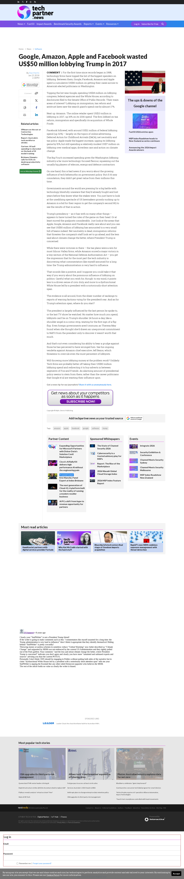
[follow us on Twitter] (23, 2)
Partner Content (58, 438)
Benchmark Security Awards (67, 24)
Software (38, 49)
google (85, 428)
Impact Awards (44, 24)
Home (21, 49)
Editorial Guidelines (109, 808)
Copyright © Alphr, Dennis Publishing (60, 410)
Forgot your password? (42, 863)
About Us (98, 808)
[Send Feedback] (25, 107)
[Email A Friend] (25, 100)
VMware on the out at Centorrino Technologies (31, 131)
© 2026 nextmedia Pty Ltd (38, 808)
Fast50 (30, 24)
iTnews (64, 817)
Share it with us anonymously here (95, 384)
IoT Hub (54, 817)
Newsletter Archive (148, 808)
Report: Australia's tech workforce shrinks (29, 140)
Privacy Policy (61, 822)
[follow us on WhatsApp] (31, 2)
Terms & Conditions (74, 822)
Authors (121, 808)
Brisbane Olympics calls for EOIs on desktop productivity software (30, 161)
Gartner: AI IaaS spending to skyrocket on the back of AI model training (31, 150)
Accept (176, 873)
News (20, 24)
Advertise (136, 808)
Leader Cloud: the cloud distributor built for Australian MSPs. (78, 723)
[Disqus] (67, 592)
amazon (57, 428)
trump (105, 428)
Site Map (159, 808)
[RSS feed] (35, 2)
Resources (111, 24)
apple (66, 428)
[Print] (25, 114)
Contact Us (90, 808)
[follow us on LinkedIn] (18, 2)
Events (99, 24)
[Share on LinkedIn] (36, 114)
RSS (164, 808)
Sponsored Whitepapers (105, 438)
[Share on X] (36, 100)
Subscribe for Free (150, 24)
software (95, 428)
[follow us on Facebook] (26, 2)
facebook (75, 428)
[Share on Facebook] (36, 107)
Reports (88, 24)
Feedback (128, 808)
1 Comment (28, 93)
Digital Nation (43, 817)
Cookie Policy (53, 875)
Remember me (25, 863)
